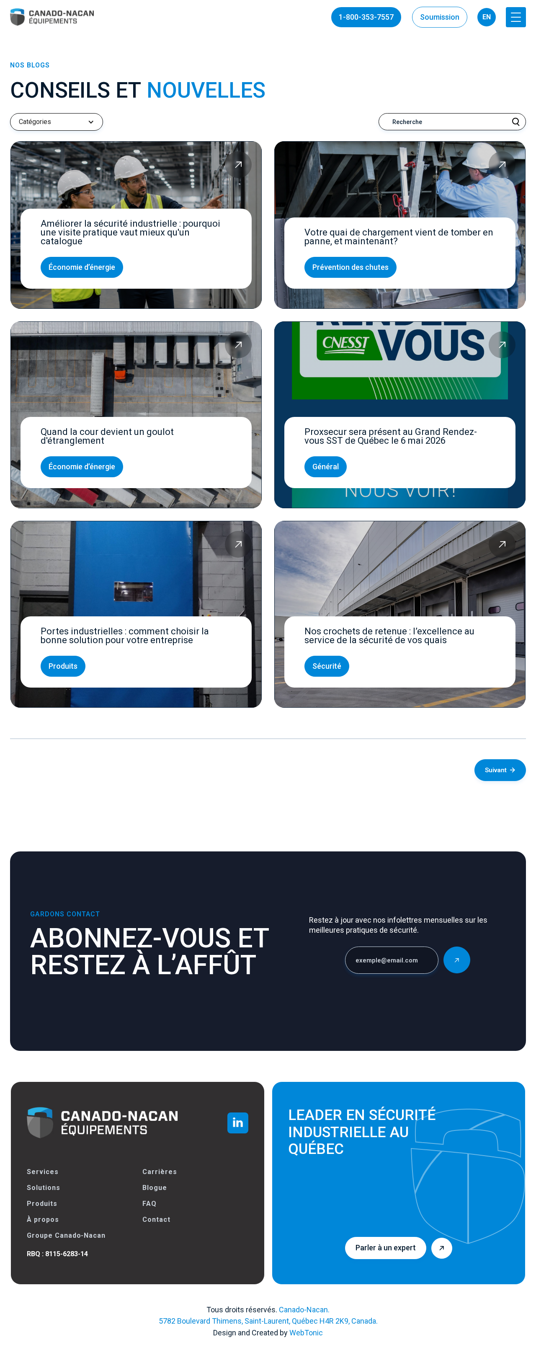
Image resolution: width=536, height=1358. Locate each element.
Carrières (159, 1172)
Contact (156, 1219)
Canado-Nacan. (304, 1309)
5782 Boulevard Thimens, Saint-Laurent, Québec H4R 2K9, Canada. (268, 1321)
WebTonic (306, 1332)
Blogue (154, 1188)
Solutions (43, 1188)
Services (43, 1172)
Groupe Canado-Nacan (66, 1235)
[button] (516, 17)
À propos (43, 1219)
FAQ (149, 1204)
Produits (42, 1204)
